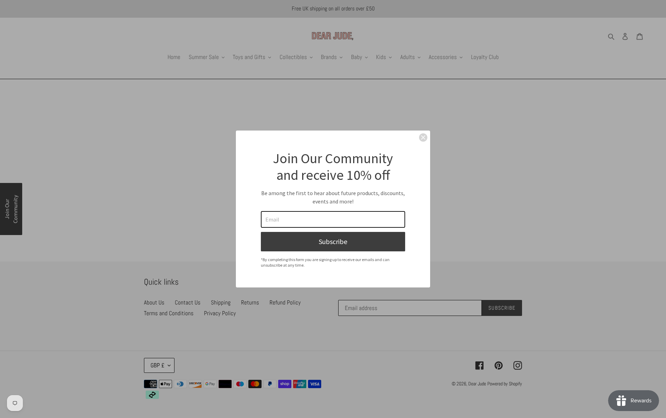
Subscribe (333, 241)
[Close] (423, 137)
